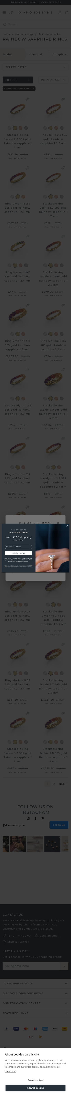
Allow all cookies (35, 1088)
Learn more (10, 1071)
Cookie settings (35, 1080)
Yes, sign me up (18, 553)
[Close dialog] (67, 525)
